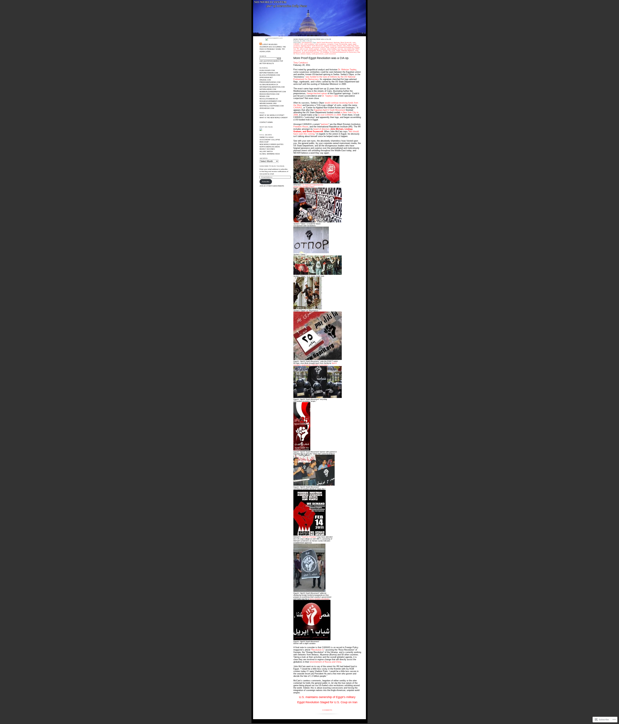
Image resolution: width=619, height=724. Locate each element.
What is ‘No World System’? (272, 115)
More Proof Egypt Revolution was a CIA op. (312, 39)
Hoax (327, 47)
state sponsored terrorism (310, 52)
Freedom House (300, 126)
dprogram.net (266, 77)
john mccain (304, 49)
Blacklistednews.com (270, 75)
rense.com (264, 96)
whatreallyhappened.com (272, 106)
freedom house (298, 47)
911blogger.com (267, 70)
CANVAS (296, 44)
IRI (298, 49)
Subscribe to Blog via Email (272, 166)
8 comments (327, 710)
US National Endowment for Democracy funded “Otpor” (308, 186)
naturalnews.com (268, 89)
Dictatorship (343, 44)
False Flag (350, 46)
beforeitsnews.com (269, 73)
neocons (340, 49)
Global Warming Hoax (270, 154)
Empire (339, 46)
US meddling (324, 52)
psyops (325, 50)
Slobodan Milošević (347, 50)
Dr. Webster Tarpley (347, 69)
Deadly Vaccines (267, 149)
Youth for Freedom (309, 537)
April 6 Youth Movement (325, 42)
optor (305, 50)
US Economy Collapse (270, 140)
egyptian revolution (330, 46)
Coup (336, 44)
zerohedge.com (267, 108)
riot (330, 50)
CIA (301, 44)
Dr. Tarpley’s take (330, 96)
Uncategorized (306, 42)
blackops (337, 42)
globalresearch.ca (269, 84)
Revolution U (318, 650)
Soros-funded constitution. (319, 599)
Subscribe (265, 181)
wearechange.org (268, 103)
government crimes (318, 47)
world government (318, 54)
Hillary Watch (266, 151)
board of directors (323, 130)
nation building (331, 49)
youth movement (330, 54)
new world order (349, 49)
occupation (297, 50)
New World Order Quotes (271, 144)
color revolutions (320, 44)
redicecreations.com (269, 94)
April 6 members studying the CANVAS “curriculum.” (315, 364)
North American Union (270, 147)
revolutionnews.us (269, 99)
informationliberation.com (272, 87)
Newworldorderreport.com (273, 92)
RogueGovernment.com (270, 101)
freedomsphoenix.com (270, 82)
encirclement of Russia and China (325, 662)
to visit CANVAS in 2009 (329, 115)
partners (325, 124)
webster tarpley (305, 54)
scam (333, 50)
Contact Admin (266, 122)
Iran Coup (264, 142)
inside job (333, 47)
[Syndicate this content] (261, 44)
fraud (356, 46)
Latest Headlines (269, 44)
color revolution (309, 44)
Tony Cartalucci (300, 62)
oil (302, 50)
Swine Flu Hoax (267, 137)
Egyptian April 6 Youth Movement (312, 46)
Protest (319, 50)
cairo (354, 42)
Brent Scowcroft (346, 42)
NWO (357, 49)
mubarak (323, 49)
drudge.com (265, 80)
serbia (338, 50)
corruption (330, 44)
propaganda (312, 50)
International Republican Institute (349, 47)
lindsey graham (314, 49)
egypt (350, 44)
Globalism (307, 47)
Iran (294, 49)
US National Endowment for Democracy (343, 52)
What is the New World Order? (274, 117)
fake (344, 46)
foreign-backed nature (317, 93)
